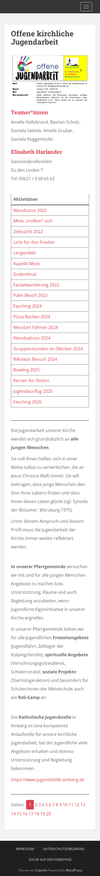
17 (31, 814)
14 (13, 814)
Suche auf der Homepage (50, 859)
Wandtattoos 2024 (31, 338)
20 (48, 814)
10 (65, 805)
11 (71, 805)
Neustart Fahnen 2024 (35, 327)
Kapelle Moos (26, 263)
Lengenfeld (24, 253)
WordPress (74, 870)
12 (76, 805)
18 (36, 814)
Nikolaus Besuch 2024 (35, 359)
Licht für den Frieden (34, 242)
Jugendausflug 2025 (33, 391)
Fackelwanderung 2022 (36, 285)
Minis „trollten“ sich (33, 221)
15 (19, 814)
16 (25, 814)
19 (42, 814)
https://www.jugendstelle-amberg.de (47, 780)
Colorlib (41, 870)
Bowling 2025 (26, 370)
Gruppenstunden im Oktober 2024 (48, 349)
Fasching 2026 (27, 402)
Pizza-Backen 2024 (31, 317)
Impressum (25, 849)
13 (82, 805)
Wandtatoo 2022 (30, 210)
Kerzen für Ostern (31, 380)
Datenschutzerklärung (64, 849)
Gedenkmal (24, 274)
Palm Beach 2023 (30, 295)
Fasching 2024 (27, 306)
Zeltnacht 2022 (28, 231)
